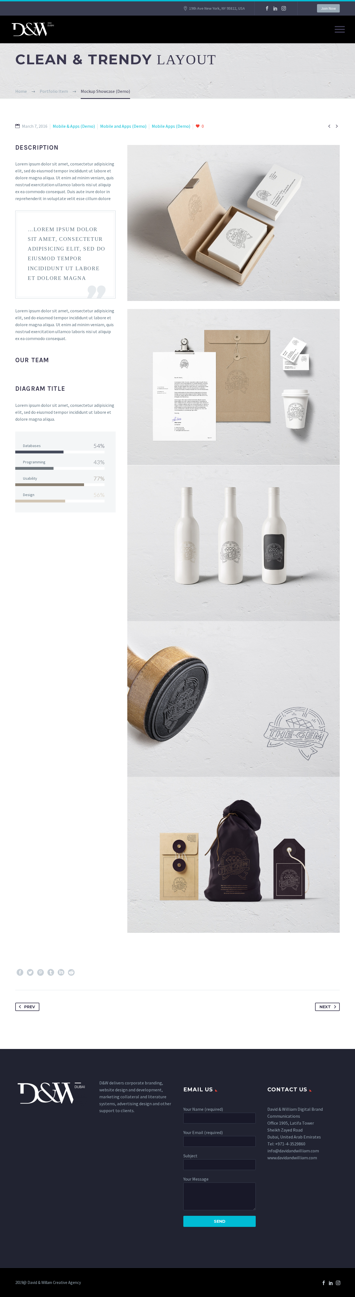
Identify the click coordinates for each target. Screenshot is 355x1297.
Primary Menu (340, 29)
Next (325, 1006)
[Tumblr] (50, 972)
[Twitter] (30, 972)
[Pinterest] (40, 972)
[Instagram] (284, 8)
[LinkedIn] (275, 8)
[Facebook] (267, 8)
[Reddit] (71, 972)
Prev (29, 1006)
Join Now (328, 8)
